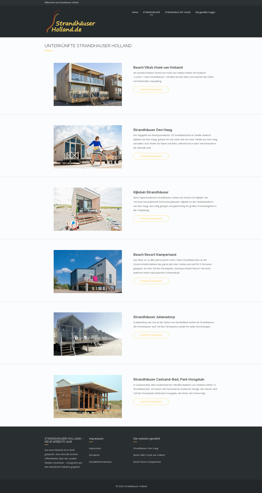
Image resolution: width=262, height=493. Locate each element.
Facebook (59, 462)
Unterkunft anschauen (151, 89)
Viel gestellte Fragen (205, 12)
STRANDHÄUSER (151, 12)
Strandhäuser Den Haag (145, 448)
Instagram (71, 462)
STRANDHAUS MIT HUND (178, 12)
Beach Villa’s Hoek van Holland (149, 454)
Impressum (95, 448)
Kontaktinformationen (100, 461)
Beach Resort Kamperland (147, 461)
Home (135, 12)
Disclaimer (94, 454)
